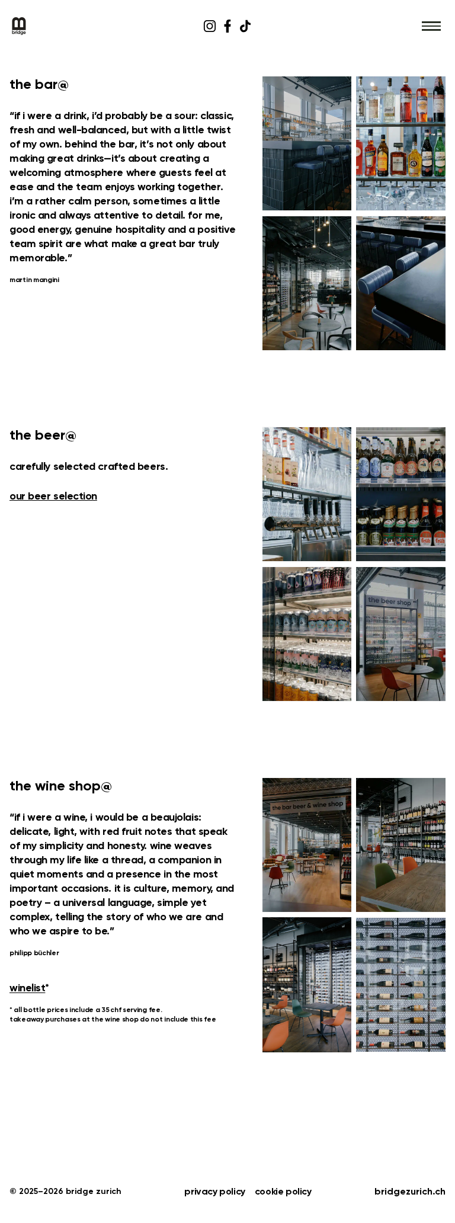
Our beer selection (53, 496)
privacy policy (214, 1192)
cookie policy (283, 1192)
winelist (27, 988)
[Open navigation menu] (431, 26)
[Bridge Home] (82, 26)
